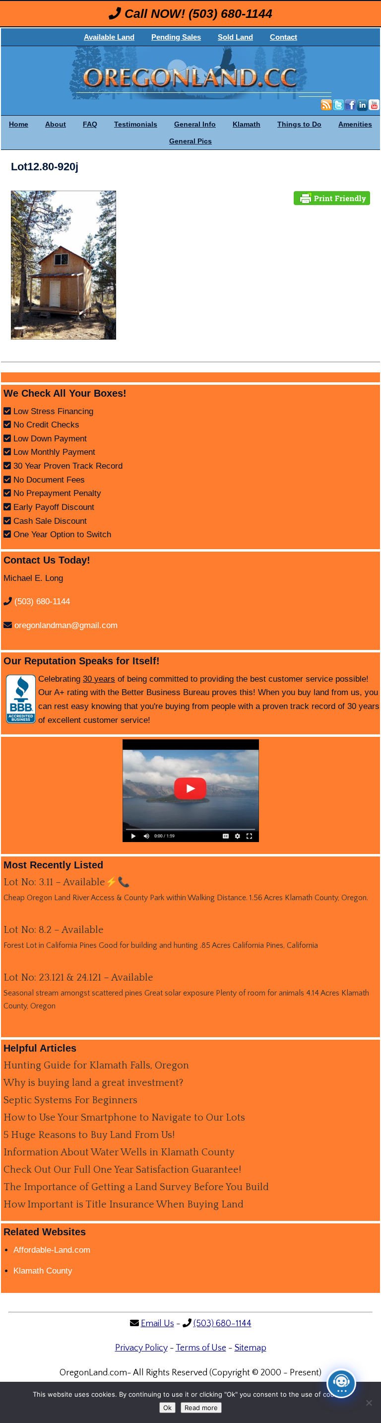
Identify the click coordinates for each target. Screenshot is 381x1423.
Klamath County (42, 1271)
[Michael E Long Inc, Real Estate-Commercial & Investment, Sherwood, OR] (21, 699)
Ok (167, 1408)
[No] (369, 1403)
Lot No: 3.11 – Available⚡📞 (66, 882)
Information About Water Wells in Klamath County (119, 1152)
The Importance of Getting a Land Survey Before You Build (136, 1187)
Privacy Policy (141, 1348)
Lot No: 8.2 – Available (53, 930)
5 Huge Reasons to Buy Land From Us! (89, 1135)
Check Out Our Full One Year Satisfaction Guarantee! (122, 1169)
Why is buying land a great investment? (93, 1082)
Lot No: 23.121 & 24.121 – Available (78, 977)
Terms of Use (201, 1348)
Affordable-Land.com (51, 1250)
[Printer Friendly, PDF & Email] (332, 197)
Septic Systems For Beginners (70, 1100)
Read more (201, 1408)
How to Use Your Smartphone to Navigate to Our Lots (124, 1117)
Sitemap (250, 1348)
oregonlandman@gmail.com (66, 625)
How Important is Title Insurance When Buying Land (123, 1204)
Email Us (157, 1324)
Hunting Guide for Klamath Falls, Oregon (96, 1065)
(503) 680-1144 (230, 13)
